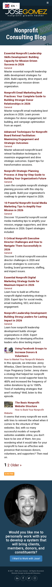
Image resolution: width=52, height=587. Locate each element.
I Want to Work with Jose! (26, 558)
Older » (15, 465)
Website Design (18, 573)
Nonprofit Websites (33, 573)
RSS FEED (9, 474)
